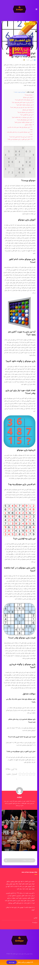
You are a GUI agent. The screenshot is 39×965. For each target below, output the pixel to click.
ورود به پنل (11, 962)
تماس (35, 918)
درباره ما (34, 922)
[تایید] (6, 860)
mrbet (19, 797)
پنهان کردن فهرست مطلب (20, 92)
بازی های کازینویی (29, 24)
